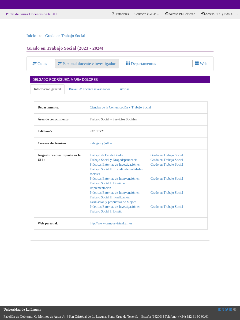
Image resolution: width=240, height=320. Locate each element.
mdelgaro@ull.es (101, 143)
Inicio (31, 35)
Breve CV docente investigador (89, 89)
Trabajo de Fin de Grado (106, 155)
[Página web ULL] (234, 309)
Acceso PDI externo (181, 14)
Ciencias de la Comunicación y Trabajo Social (120, 107)
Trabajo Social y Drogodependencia (113, 160)
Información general (47, 89)
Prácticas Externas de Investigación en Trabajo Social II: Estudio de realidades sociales (116, 169)
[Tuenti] (223, 309)
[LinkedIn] (230, 309)
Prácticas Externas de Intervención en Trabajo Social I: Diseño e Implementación (114, 183)
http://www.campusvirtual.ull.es (111, 223)
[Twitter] (227, 309)
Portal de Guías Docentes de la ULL (32, 14)
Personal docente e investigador (89, 63)
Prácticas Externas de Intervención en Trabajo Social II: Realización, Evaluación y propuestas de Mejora (114, 197)
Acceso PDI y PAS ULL (221, 14)
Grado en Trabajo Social (65, 35)
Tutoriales (121, 14)
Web (203, 63)
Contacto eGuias (146, 14)
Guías (42, 63)
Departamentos (143, 63)
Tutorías (123, 89)
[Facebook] (219, 309)
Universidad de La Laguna (16, 4)
